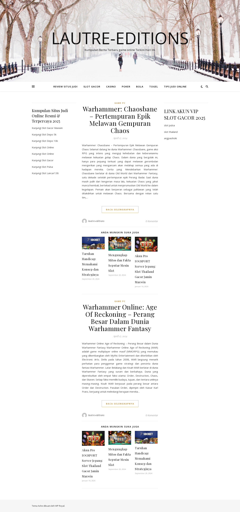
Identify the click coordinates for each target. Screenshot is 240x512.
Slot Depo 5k (49, 134)
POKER (126, 86)
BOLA (139, 86)
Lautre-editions (120, 38)
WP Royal (59, 505)
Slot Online (48, 147)
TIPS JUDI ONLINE (175, 86)
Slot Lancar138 (50, 173)
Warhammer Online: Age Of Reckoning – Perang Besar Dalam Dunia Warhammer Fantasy (120, 318)
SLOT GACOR (91, 86)
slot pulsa (169, 125)
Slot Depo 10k (50, 140)
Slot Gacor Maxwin (52, 128)
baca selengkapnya (120, 209)
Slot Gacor (48, 160)
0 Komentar (152, 221)
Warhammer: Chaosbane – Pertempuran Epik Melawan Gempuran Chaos (120, 119)
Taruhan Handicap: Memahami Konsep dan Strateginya (90, 264)
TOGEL (153, 86)
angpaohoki (170, 138)
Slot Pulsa (47, 166)
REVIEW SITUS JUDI (65, 86)
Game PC (120, 103)
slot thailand (171, 131)
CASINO (111, 86)
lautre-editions (96, 221)
